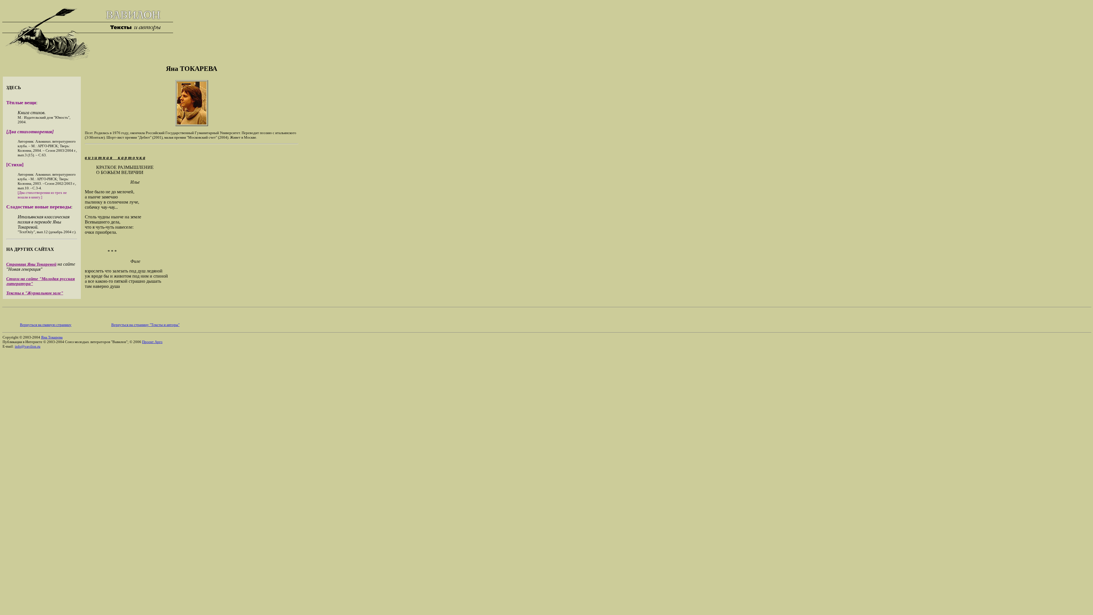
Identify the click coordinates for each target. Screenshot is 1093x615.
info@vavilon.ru (27, 346)
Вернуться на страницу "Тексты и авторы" (145, 325)
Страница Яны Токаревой (31, 264)
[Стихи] (15, 164)
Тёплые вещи (21, 102)
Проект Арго (152, 342)
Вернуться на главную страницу (45, 325)
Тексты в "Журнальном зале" (34, 293)
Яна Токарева (52, 337)
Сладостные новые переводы (38, 207)
